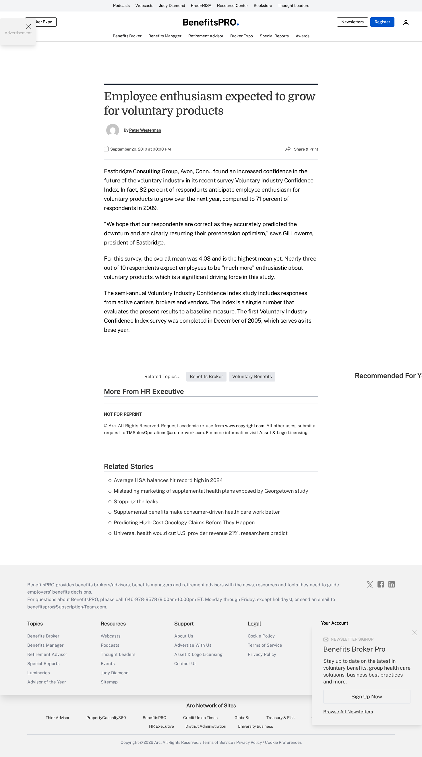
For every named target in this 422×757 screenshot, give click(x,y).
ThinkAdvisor (57, 717)
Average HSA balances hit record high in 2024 (168, 480)
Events (108, 663)
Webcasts (144, 5)
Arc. (158, 742)
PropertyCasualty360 (106, 717)
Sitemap (109, 681)
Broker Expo (41, 22)
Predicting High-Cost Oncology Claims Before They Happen (184, 522)
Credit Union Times (200, 717)
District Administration (205, 726)
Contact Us (185, 663)
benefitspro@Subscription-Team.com (66, 607)
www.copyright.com (244, 425)
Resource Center (232, 5)
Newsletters (352, 22)
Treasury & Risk (280, 717)
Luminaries (38, 672)
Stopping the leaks (136, 501)
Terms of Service (265, 645)
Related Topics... (162, 376)
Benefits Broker (43, 635)
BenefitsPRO (154, 717)
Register (382, 22)
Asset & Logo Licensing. (283, 432)
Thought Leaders (293, 5)
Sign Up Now (367, 697)
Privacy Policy (262, 654)
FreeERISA (201, 5)
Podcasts (121, 5)
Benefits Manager (45, 645)
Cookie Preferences (283, 742)
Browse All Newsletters (348, 711)
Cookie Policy (261, 635)
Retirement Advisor (47, 654)
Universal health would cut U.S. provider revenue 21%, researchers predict (201, 533)
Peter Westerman (145, 130)
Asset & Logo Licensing (198, 654)
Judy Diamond (172, 5)
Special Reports (43, 663)
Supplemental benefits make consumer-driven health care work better (197, 512)
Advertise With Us (193, 645)
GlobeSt (242, 717)
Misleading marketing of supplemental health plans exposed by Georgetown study (211, 491)
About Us (183, 635)
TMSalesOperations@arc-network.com (165, 432)
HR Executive (161, 726)
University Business (255, 726)
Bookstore (263, 5)
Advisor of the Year (46, 681)
